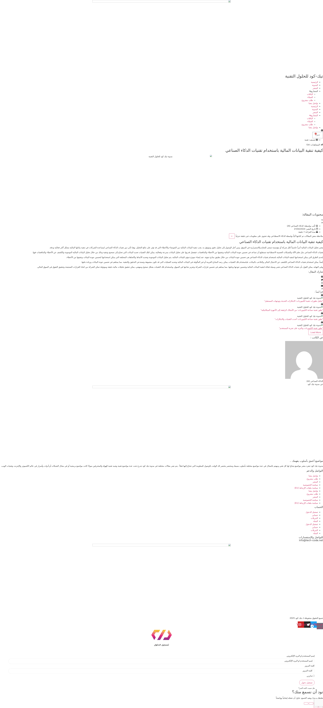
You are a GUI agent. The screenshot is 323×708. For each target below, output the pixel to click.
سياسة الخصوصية (310, 485)
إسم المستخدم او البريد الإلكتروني (301, 656)
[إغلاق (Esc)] (306, 703)
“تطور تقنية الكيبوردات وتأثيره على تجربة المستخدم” (301, 328)
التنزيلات (314, 518)
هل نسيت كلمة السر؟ (307, 688)
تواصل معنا (313, 103)
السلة (315, 521)
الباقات (310, 94)
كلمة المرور (310, 666)
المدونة (315, 85)
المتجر (315, 88)
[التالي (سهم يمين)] (316, 707)
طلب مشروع (307, 100)
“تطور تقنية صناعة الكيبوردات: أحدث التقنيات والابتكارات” (299, 319)
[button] (161, 219)
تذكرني (310, 676)
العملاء (310, 97)
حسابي (315, 515)
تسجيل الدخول (312, 512)
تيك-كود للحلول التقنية (304, 76)
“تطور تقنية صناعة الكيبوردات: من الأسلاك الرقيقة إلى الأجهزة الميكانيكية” (292, 310)
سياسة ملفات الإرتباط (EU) (306, 488)
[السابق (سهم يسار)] (321, 707)
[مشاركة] (311, 703)
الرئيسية (314, 82)
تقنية (306, 139)
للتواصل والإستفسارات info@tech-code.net (311, 539)
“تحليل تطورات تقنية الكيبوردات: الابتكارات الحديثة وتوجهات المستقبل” (293, 301)
